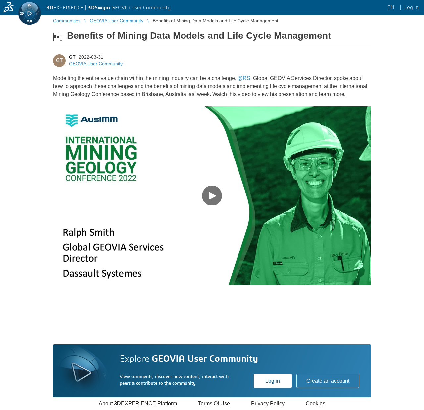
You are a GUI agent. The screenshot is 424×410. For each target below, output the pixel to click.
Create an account (327, 381)
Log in (272, 381)
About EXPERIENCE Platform (138, 403)
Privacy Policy (268, 403)
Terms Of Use (214, 403)
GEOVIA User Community (96, 63)
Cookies (315, 403)
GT (72, 57)
